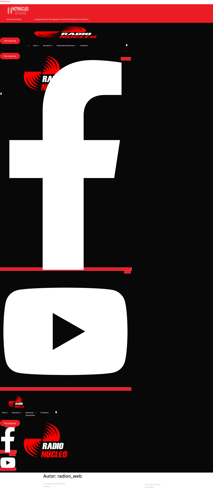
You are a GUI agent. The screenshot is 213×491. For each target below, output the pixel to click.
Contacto (84, 45)
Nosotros (47, 45)
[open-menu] (127, 45)
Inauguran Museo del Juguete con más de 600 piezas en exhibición (57, 19)
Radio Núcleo (5, 1)
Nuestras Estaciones (65, 45)
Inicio (35, 45)
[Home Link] (45, 458)
